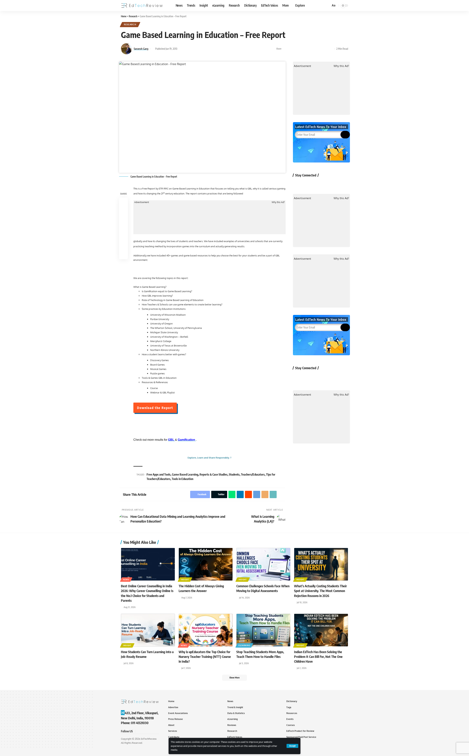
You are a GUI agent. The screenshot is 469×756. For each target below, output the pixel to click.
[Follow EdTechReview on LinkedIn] (336, 183)
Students (234, 474)
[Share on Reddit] (308, 49)
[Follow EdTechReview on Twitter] (307, 183)
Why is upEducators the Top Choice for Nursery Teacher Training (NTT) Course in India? (205, 656)
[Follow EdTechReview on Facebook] (298, 183)
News (126, 579)
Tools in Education (182, 479)
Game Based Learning (185, 474)
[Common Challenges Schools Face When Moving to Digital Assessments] (263, 564)
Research (130, 24)
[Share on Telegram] (313, 49)
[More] (330, 49)
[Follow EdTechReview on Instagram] (327, 183)
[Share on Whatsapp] (296, 49)
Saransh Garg (141, 48)
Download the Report (155, 408)
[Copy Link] (325, 49)
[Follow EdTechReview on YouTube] (317, 183)
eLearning (244, 645)
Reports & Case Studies (214, 474)
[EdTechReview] (142, 5)
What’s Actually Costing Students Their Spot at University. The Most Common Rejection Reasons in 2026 (320, 591)
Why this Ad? (278, 202)
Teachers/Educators (253, 474)
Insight (185, 579)
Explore (300, 5)
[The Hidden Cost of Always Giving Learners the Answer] (205, 564)
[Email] (319, 49)
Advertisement (141, 202)
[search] (327, 5)
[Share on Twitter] (290, 49)
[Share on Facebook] (285, 49)
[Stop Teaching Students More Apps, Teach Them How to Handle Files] (263, 630)
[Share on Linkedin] (302, 49)
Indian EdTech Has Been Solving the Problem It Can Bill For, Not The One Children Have (318, 656)
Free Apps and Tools (159, 474)
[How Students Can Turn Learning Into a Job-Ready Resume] (148, 630)
